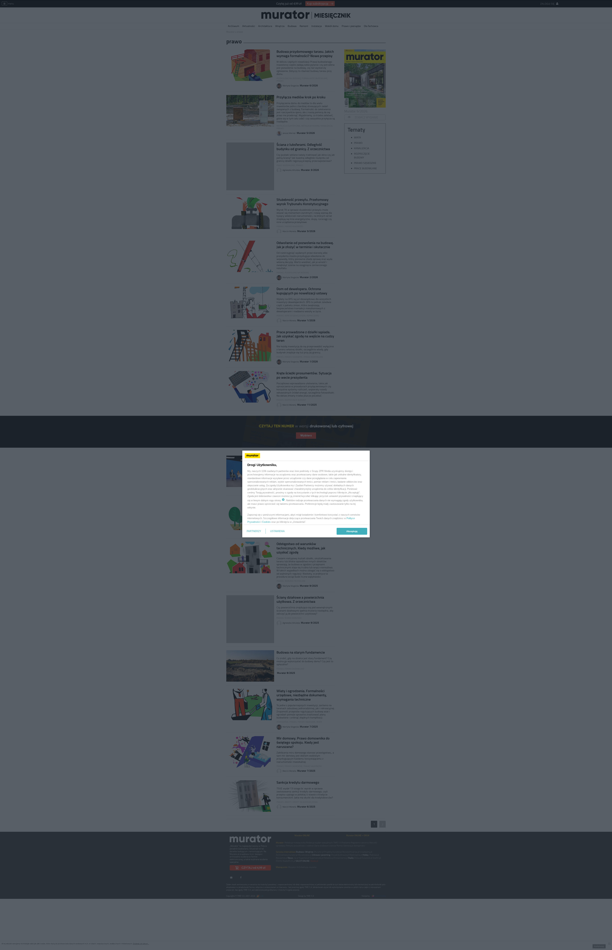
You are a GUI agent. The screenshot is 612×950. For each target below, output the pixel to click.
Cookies (266, 521)
